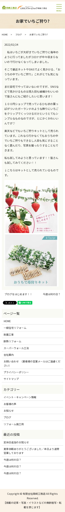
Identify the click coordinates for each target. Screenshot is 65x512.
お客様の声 (10, 404)
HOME (5, 34)
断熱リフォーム (12, 341)
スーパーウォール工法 (16, 348)
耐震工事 (9, 334)
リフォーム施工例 (14, 424)
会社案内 (9, 354)
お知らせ (9, 410)
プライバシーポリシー (16, 372)
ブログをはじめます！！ (18, 294)
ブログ (18, 34)
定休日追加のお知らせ (16, 442)
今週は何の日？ (51, 294)
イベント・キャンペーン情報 (20, 397)
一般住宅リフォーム (15, 328)
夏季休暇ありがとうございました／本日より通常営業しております (31, 451)
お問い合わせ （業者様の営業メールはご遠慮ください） (32, 363)
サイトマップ (11, 379)
